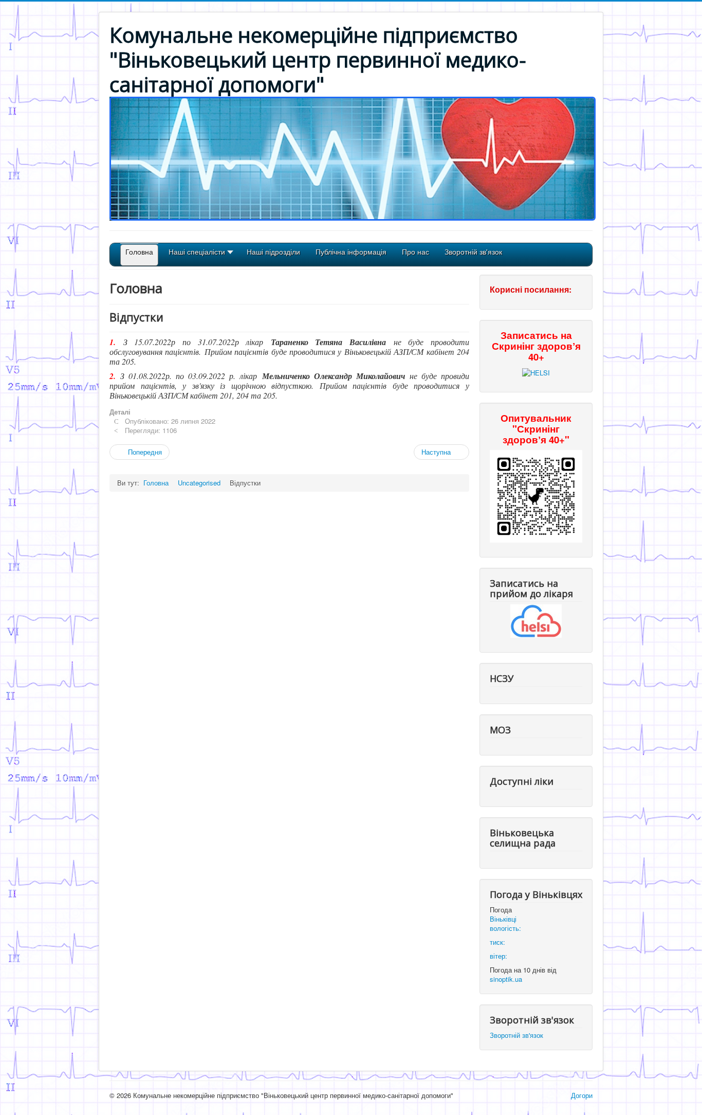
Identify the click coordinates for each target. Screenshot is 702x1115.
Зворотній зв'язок (516, 1035)
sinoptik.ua (506, 979)
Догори (582, 1095)
